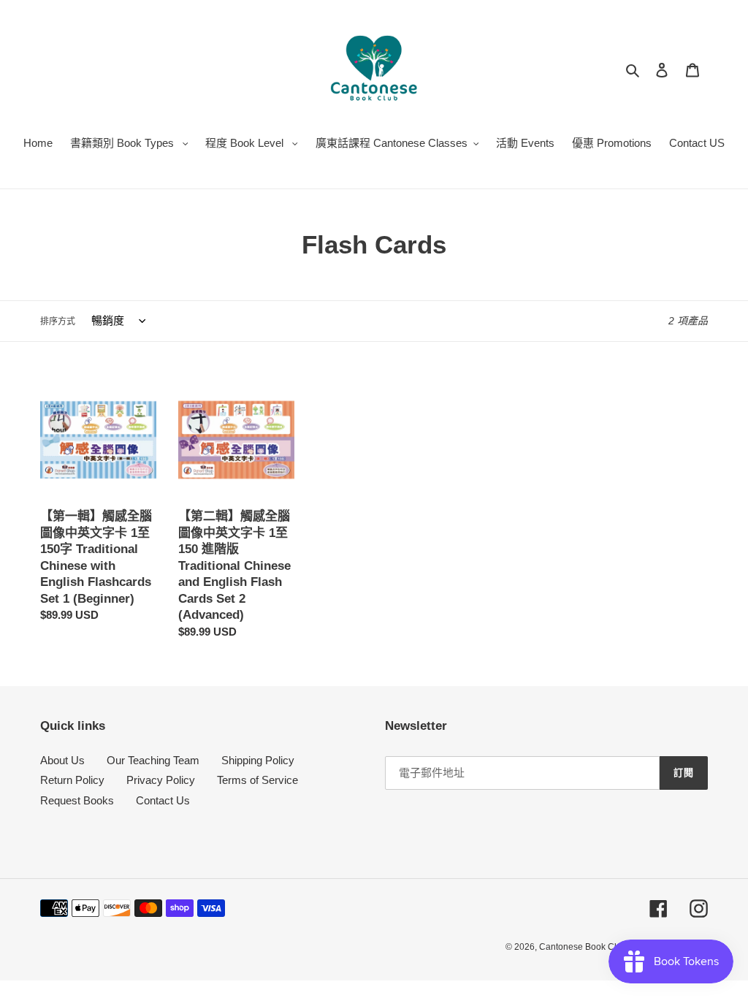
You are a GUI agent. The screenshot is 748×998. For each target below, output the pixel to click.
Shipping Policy (257, 760)
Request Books (77, 800)
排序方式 (57, 321)
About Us (62, 760)
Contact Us (163, 800)
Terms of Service (257, 780)
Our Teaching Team (153, 760)
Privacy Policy (160, 780)
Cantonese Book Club (583, 947)
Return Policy (72, 780)
